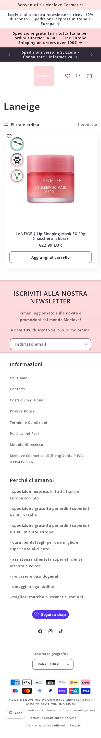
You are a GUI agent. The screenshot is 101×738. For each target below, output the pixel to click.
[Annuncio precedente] (9, 54)
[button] (9, 76)
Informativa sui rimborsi (37, 710)
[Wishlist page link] (67, 75)
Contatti (17, 389)
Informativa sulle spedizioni (45, 725)
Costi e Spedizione (26, 400)
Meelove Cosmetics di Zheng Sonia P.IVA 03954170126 (46, 458)
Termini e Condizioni (28, 422)
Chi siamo (18, 378)
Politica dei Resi (24, 433)
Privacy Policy (22, 411)
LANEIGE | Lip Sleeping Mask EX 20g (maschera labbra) (50, 236)
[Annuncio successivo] (92, 54)
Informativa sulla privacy (78, 710)
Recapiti (75, 725)
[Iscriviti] (85, 344)
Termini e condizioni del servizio (52, 718)
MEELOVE (27, 699)
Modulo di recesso (26, 444)
